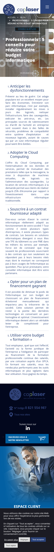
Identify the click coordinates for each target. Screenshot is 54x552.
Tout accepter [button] (38, 539)
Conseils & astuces (27, 29)
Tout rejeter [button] (11, 545)
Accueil (12, 17)
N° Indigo (30, 408)
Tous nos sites (22, 414)
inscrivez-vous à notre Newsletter (18, 438)
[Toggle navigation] (47, 7)
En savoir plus (11, 539)
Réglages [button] (24, 539)
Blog (23, 17)
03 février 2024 (27, 73)
